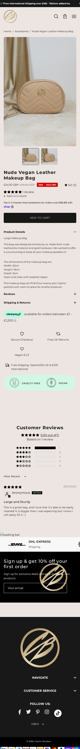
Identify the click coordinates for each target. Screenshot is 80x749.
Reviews (9, 294)
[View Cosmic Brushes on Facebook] (19, 713)
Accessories (21, 31)
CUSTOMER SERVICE (40, 691)
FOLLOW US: (40, 704)
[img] (70, 185)
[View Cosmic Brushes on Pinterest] (38, 713)
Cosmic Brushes (42, 741)
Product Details (14, 232)
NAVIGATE (40, 677)
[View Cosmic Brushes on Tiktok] (58, 713)
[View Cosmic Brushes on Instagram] (47, 713)
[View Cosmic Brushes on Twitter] (28, 713)
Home (7, 31)
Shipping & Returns (17, 302)
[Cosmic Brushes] (10, 16)
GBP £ (35, 724)
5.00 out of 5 (50, 435)
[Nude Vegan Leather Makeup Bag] (30, 156)
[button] (13, 192)
